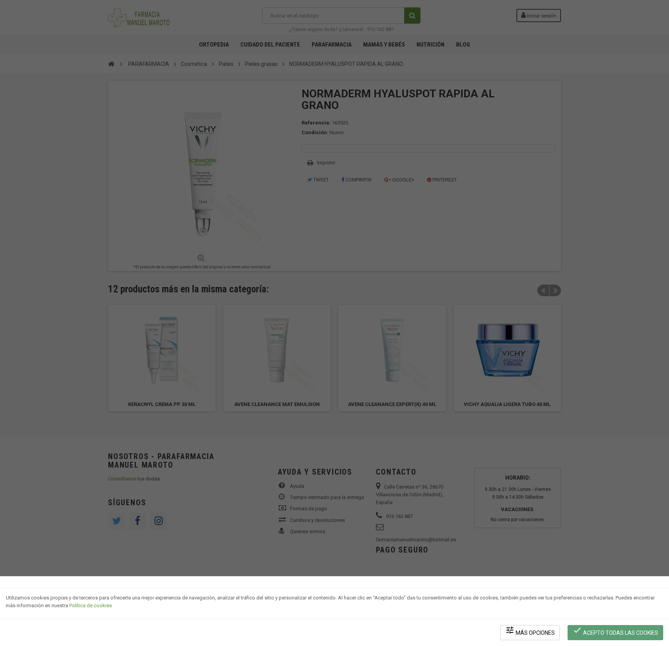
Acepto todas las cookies (615, 630)
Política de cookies (90, 605)
